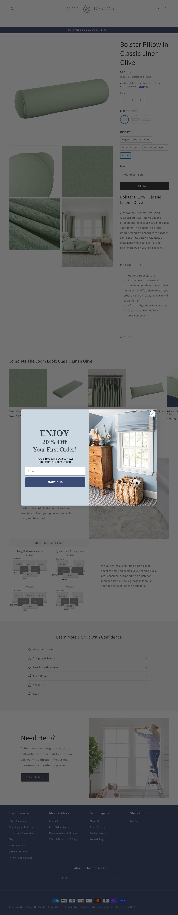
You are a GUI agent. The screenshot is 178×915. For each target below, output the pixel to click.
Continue (55, 482)
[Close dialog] (152, 414)
